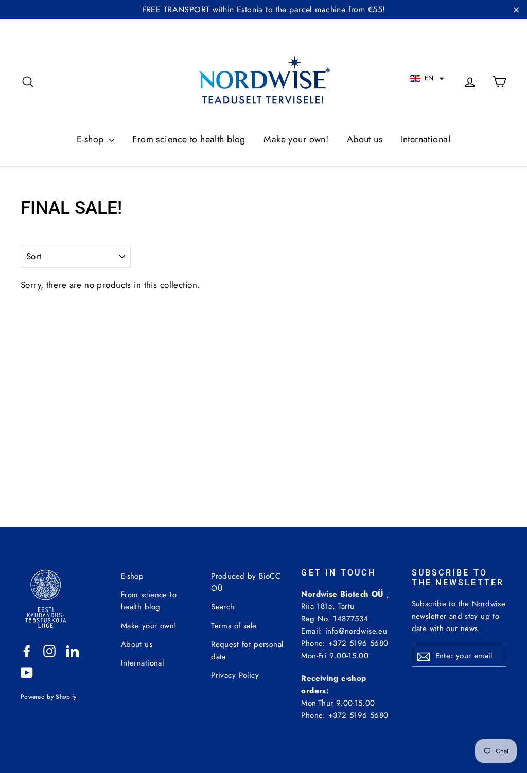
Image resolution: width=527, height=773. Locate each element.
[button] (427, 78)
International (426, 139)
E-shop (92, 139)
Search (223, 607)
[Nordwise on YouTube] (27, 672)
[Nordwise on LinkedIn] (72, 650)
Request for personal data (247, 650)
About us (364, 139)
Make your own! (296, 139)
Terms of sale (234, 626)
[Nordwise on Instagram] (49, 650)
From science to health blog (188, 139)
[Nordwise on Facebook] (27, 650)
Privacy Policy (235, 675)
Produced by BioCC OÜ (245, 582)
